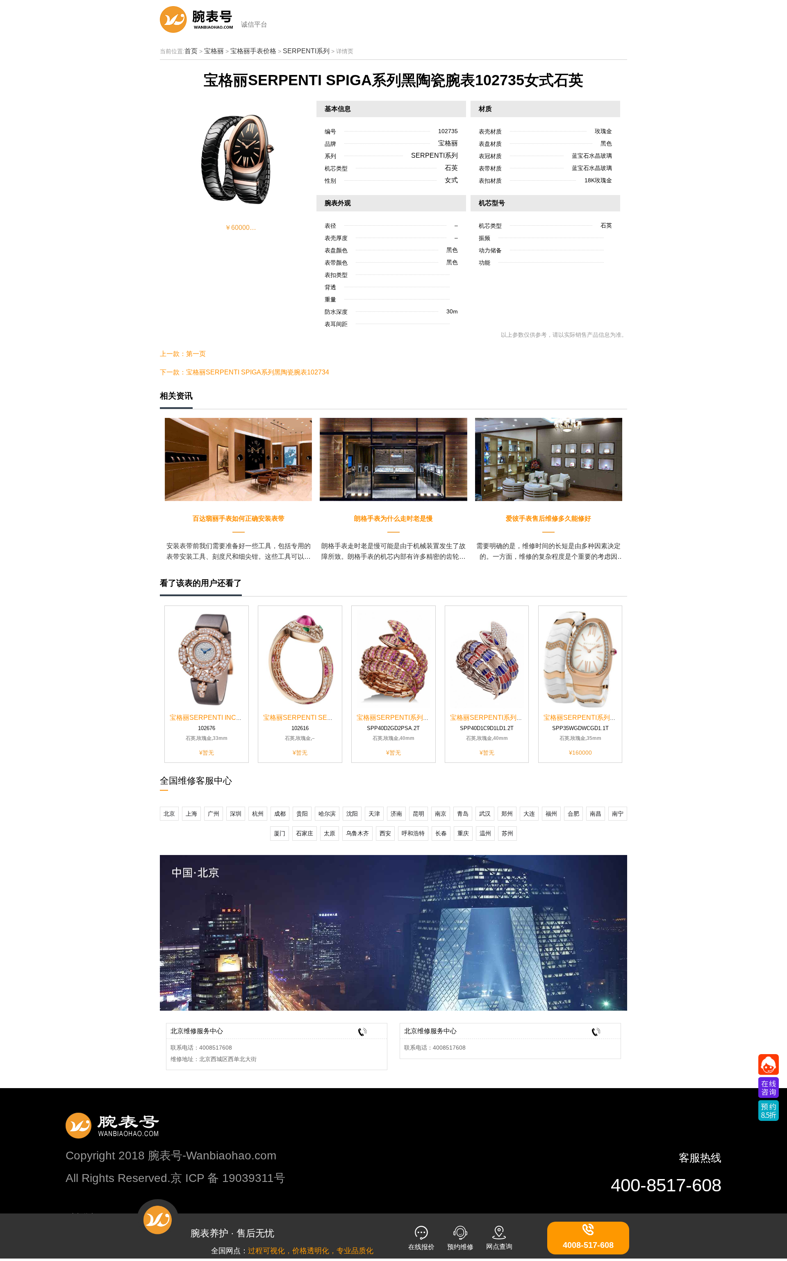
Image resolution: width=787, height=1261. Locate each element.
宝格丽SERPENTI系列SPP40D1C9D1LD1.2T (517, 717)
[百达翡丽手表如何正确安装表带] (238, 459)
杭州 (258, 813)
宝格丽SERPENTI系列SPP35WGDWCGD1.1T (612, 717)
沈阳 (352, 813)
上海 (191, 813)
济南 (396, 813)
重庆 (463, 833)
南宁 (617, 813)
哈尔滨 (327, 813)
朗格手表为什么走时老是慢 (393, 518)
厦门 (279, 833)
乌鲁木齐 (357, 833)
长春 (441, 833)
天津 (374, 813)
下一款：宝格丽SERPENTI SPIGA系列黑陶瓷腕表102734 (244, 372)
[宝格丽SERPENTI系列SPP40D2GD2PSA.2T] (393, 658)
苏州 (507, 833)
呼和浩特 (413, 833)
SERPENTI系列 (306, 51)
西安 (385, 833)
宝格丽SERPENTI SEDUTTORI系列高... (322, 717)
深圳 (235, 813)
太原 (329, 833)
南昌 (595, 813)
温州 (485, 833)
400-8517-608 (666, 1185)
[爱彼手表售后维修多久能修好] (548, 459)
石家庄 (304, 833)
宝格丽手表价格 (253, 51)
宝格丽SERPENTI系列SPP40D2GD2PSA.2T (423, 717)
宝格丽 (214, 51)
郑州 (507, 813)
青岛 (463, 813)
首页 (191, 51)
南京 (440, 813)
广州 (213, 813)
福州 (551, 813)
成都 (280, 813)
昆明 (418, 813)
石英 (451, 167)
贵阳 (302, 813)
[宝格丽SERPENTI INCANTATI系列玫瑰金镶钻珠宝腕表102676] (206, 658)
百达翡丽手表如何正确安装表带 (238, 518)
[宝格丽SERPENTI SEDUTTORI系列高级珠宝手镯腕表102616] (300, 658)
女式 (451, 180)
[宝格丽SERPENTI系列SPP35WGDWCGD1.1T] (580, 658)
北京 (169, 813)
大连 (529, 813)
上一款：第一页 (183, 353)
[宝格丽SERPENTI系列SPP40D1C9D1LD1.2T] (487, 658)
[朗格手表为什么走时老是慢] (393, 459)
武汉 (485, 813)
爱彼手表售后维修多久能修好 (548, 518)
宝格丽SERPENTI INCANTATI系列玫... (227, 717)
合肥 (573, 813)
